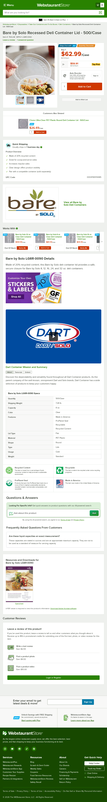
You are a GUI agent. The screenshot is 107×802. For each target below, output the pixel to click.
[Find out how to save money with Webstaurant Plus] (31, 123)
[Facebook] (19, 749)
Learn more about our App (82, 720)
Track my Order (94, 768)
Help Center (94, 763)
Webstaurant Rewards (12, 765)
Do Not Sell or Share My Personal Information (82, 791)
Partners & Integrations (13, 779)
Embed (27, 372)
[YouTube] (12, 749)
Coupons (34, 772)
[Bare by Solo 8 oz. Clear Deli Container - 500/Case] (49, 241)
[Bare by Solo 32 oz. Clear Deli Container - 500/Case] (18, 241)
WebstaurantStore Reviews (41, 779)
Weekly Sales (36, 769)
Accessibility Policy (53, 791)
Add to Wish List (82, 100)
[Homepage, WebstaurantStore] (53, 5)
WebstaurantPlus (10, 762)
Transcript (18, 372)
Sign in (95, 76)
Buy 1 (63, 50)
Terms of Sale (8, 791)
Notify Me (22, 248)
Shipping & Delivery (95, 777)
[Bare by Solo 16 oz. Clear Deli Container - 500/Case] (79, 241)
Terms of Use (65, 520)
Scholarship (64, 775)
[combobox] (53, 12)
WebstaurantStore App (12, 769)
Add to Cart (40, 132)
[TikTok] (27, 749)
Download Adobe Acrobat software (63, 609)
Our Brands (64, 765)
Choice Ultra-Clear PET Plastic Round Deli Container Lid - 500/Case (59, 120)
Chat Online (92, 773)
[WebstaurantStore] (37, 733)
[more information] (41, 147)
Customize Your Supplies (13, 772)
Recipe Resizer (9, 775)
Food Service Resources (41, 775)
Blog (32, 762)
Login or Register (53, 678)
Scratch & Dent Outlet (39, 765)
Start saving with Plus (30, 720)
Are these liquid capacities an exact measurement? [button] (34, 536)
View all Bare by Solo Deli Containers (75, 203)
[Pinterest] (34, 749)
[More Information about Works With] (17, 228)
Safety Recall (35, 782)
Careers (62, 769)
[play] (53, 336)
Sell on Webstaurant (67, 779)
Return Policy (65, 782)
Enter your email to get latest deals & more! (27, 702)
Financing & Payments (68, 772)
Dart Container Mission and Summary (26, 367)
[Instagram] (5, 749)
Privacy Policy (79, 520)
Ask (94, 513)
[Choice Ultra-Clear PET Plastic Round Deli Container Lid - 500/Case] (23, 124)
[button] (20, 100)
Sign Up (88, 702)
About (9, 372)
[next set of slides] (102, 241)
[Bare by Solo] (32, 203)
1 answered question (25, 40)
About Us (63, 762)
